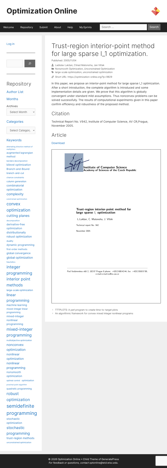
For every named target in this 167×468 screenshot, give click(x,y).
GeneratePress (110, 459)
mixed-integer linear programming (17, 311)
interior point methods (18, 282)
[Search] (29, 63)
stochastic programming (18, 430)
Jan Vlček (99, 65)
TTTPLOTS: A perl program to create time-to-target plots (86, 309)
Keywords (14, 140)
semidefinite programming (22, 409)
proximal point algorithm (17, 385)
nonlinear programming (16, 365)
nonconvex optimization (16, 347)
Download (58, 143)
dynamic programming (20, 244)
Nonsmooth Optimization (69, 68)
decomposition (13, 220)
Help (70, 27)
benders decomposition (17, 161)
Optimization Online (42, 10)
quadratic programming (19, 388)
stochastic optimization (14, 420)
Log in (11, 44)
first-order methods (17, 249)
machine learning (17, 305)
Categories (15, 122)
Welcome (8, 27)
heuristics (11, 262)
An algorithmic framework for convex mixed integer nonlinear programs (94, 313)
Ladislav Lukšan (64, 65)
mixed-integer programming (20, 332)
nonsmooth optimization (14, 374)
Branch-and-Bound (18, 169)
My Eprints (85, 27)
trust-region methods (20, 438)
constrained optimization (17, 199)
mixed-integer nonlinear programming (15, 320)
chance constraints (15, 177)
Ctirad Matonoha (83, 65)
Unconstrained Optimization (99, 68)
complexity (15, 194)
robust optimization (18, 396)
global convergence (18, 253)
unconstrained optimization (98, 72)
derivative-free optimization (16, 226)
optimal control (13, 380)
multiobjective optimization (19, 340)
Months (12, 99)
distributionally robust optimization (19, 234)
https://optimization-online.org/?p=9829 (90, 76)
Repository (26, 27)
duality (10, 241)
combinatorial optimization (15, 187)
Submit (43, 27)
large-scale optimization (68, 72)
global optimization (20, 257)
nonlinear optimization (15, 356)
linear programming (18, 297)
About (57, 27)
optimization (28, 380)
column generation (16, 181)
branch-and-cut (15, 173)
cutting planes (18, 216)
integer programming (19, 270)
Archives (12, 106)
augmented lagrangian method (20, 154)
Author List (15, 92)
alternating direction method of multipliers (20, 147)
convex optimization (18, 206)
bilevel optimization (19, 164)
